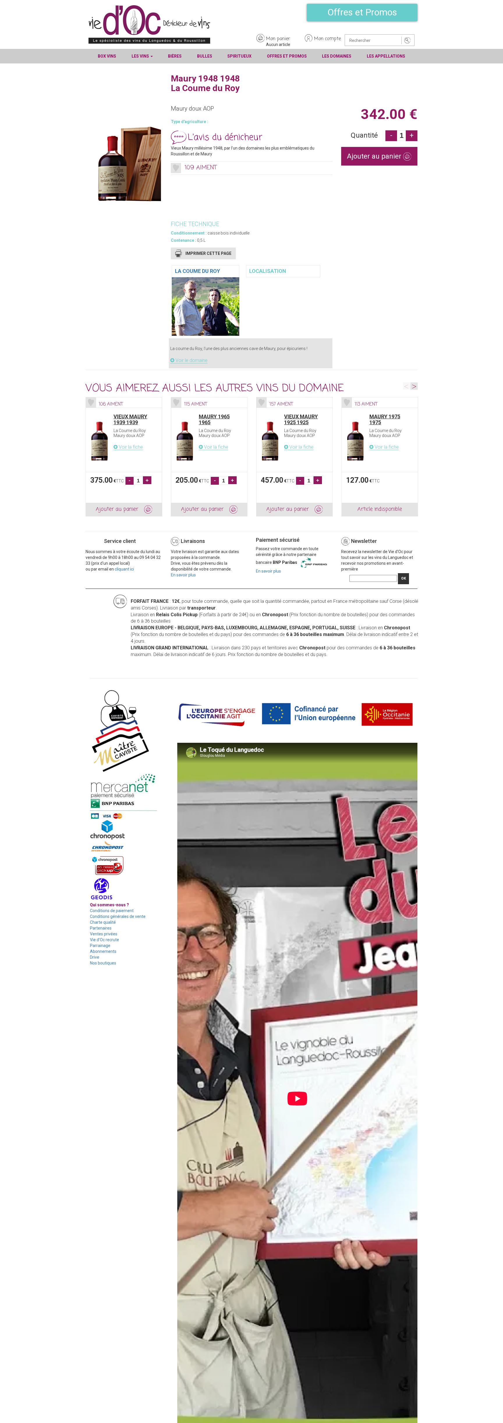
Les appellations (386, 56)
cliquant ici (124, 569)
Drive (94, 957)
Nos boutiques (103, 963)
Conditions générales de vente (118, 916)
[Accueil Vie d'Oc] (149, 24)
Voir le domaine (191, 360)
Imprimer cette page (208, 253)
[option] (124, 456)
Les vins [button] (141, 56)
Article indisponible (379, 509)
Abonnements (103, 951)
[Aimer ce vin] (176, 168)
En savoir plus (183, 575)
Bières (175, 56)
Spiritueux (239, 56)
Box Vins (107, 56)
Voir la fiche (130, 447)
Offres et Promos (362, 12)
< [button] (406, 386)
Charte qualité (103, 922)
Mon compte (327, 38)
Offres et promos (287, 56)
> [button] (414, 386)
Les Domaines (336, 56)
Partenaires (100, 928)
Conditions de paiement (112, 910)
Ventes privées (103, 934)
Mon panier (278, 38)
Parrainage (100, 945)
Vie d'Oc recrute (104, 939)
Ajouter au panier (375, 156)
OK (403, 578)
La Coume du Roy (197, 271)
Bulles (204, 56)
